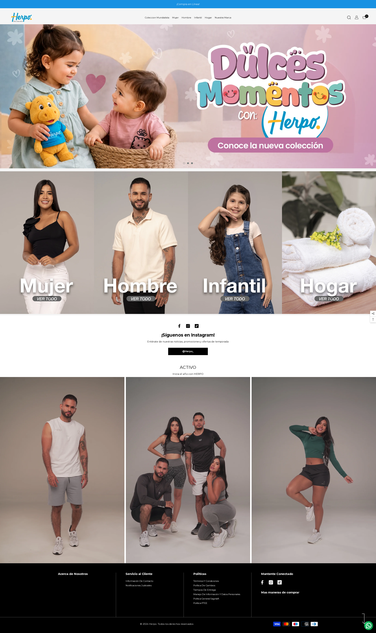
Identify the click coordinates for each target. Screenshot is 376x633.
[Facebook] (179, 326)
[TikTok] (196, 326)
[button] (40, 96)
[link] (47, 242)
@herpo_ (188, 351)
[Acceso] (356, 17)
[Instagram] (188, 326)
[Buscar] (349, 17)
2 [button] (188, 163)
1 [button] (184, 163)
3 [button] (192, 163)
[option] (188, 4)
